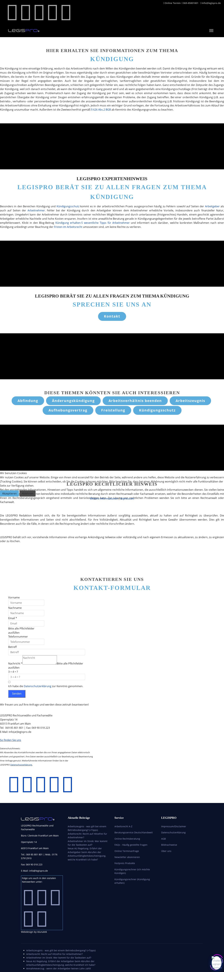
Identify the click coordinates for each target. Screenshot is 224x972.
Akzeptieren (9, 493)
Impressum (127, 498)
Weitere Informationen (104, 498)
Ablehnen (27, 493)
